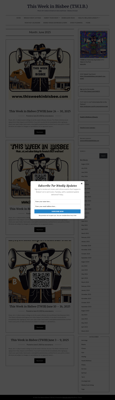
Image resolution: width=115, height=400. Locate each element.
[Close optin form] (82, 184)
